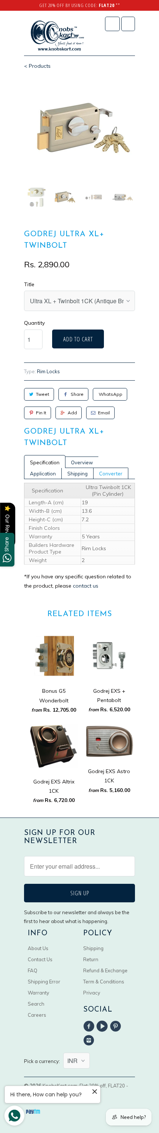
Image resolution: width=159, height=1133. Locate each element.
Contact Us (40, 959)
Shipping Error (44, 982)
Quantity (34, 323)
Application (43, 474)
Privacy (91, 993)
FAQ (32, 970)
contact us (85, 585)
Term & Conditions (103, 982)
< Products (37, 66)
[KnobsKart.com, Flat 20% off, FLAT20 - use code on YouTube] (103, 1026)
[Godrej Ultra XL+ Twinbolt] (79, 129)
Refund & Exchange (105, 970)
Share (77, 394)
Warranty (38, 993)
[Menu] (112, 24)
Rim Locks (48, 371)
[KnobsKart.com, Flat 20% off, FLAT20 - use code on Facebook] (90, 1026)
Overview (82, 462)
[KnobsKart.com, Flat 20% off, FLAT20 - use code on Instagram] (90, 1040)
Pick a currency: (43, 1061)
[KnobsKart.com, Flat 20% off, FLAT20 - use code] (57, 36)
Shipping (77, 474)
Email (104, 412)
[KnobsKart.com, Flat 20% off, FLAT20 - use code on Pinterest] (117, 1026)
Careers (37, 1015)
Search (36, 1004)
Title (29, 284)
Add (72, 412)
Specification (45, 462)
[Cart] (128, 24)
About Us (38, 948)
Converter (110, 474)
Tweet (42, 394)
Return (90, 959)
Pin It (41, 412)
